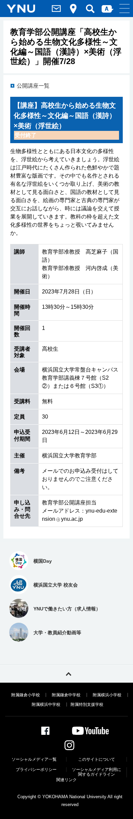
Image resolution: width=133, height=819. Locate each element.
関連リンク (66, 779)
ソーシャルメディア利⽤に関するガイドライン (96, 772)
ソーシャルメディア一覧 (34, 759)
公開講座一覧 (33, 86)
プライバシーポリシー (36, 769)
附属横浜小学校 (107, 695)
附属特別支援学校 (87, 704)
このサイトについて (96, 759)
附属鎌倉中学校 (66, 695)
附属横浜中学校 (46, 704)
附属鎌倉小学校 (25, 695)
